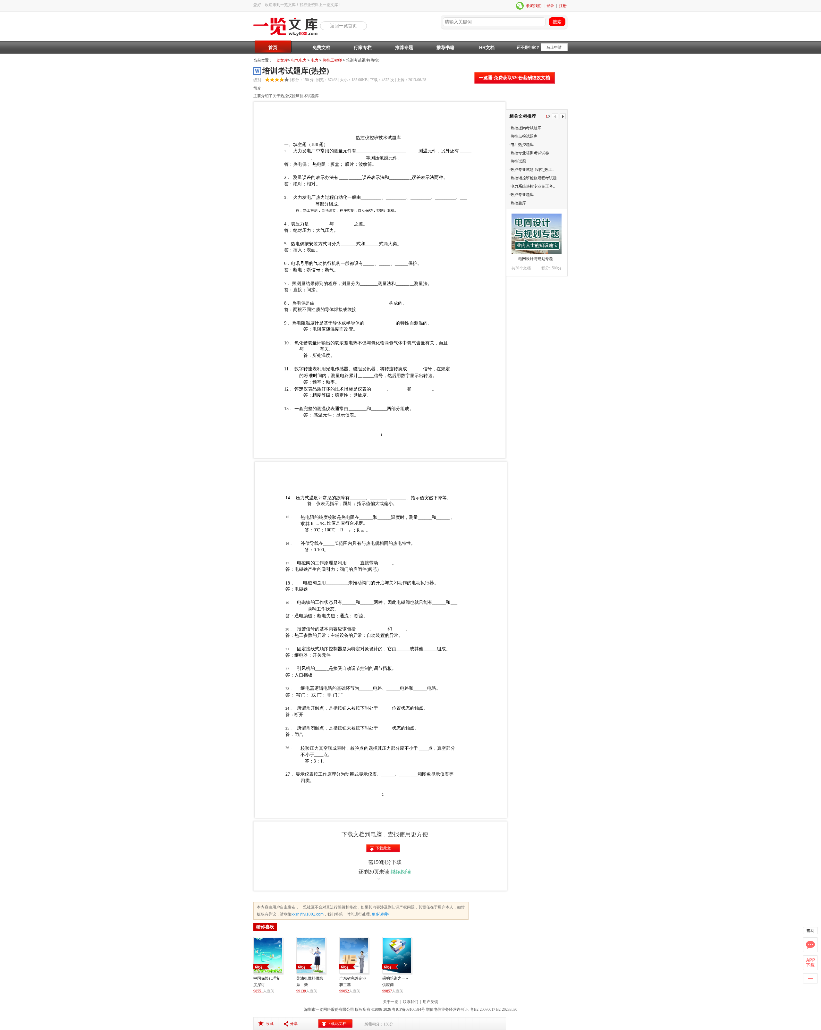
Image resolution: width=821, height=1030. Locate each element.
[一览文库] (286, 35)
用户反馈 (430, 1002)
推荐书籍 (445, 47)
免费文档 (321, 47)
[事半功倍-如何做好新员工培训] (537, 234)
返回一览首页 (343, 25)
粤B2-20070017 (482, 1009)
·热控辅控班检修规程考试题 (533, 178)
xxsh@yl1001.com (308, 914)
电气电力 (299, 60)
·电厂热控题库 (521, 144)
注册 (563, 6)
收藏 (270, 1023)
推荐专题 (404, 47)
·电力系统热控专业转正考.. (532, 186)
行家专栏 (363, 47)
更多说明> (380, 914)
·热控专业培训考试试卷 (529, 153)
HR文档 (487, 47)
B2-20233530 (506, 1009)
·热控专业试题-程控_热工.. (531, 169)
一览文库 (280, 60)
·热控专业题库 (521, 194)
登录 (550, 6)
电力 (314, 60)
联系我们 (410, 1002)
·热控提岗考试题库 (525, 128)
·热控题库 (517, 203)
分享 (294, 1023)
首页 (272, 47)
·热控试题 (517, 161)
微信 (520, 6)
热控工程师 (332, 60)
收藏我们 (534, 6)
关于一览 (390, 1002)
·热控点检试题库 (523, 136)
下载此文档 (383, 849)
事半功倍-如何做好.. (537, 259)
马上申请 (554, 47)
